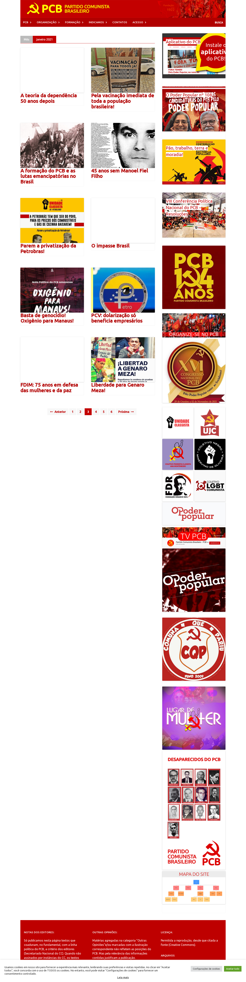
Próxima (124, 411)
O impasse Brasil (110, 245)
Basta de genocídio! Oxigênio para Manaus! (47, 318)
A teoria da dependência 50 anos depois (49, 98)
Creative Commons (181, 944)
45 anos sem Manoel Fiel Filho (119, 173)
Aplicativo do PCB (183, 41)
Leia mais (123, 977)
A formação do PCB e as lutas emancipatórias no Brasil (48, 176)
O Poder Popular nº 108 (189, 94)
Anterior (60, 411)
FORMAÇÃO (72, 22)
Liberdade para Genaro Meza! (117, 387)
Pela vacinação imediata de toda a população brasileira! (122, 100)
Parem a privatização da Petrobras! (48, 248)
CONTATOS (119, 22)
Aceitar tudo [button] (232, 968)
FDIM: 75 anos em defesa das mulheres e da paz (49, 387)
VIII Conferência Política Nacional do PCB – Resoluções (189, 207)
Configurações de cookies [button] (206, 968)
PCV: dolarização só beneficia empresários (116, 318)
